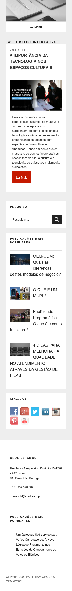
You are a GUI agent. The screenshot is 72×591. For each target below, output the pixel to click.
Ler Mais (23, 179)
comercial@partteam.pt (25, 496)
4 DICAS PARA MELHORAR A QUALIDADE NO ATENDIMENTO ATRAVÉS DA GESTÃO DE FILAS (35, 360)
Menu (38, 27)
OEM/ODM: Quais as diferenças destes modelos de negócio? (35, 265)
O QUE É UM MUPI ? (45, 292)
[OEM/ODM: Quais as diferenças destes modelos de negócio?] (21, 265)
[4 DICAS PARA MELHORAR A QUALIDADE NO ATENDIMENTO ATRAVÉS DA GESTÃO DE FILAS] (21, 355)
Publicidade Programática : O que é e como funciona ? (36, 320)
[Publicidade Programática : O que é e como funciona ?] (21, 322)
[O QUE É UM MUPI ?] (21, 299)
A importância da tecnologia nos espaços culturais (31, 61)
